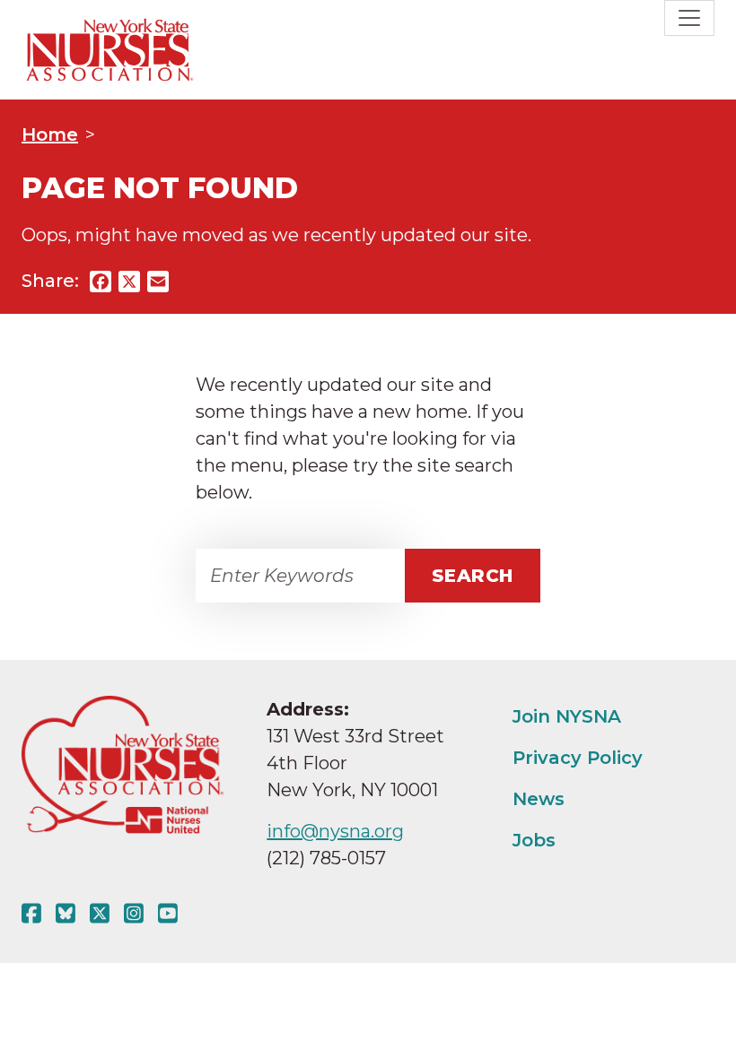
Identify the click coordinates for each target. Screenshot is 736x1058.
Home (50, 134)
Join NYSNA (567, 716)
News (539, 799)
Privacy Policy (578, 757)
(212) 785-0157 (326, 858)
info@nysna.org (335, 831)
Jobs (534, 840)
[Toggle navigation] (689, 18)
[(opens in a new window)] (35, 913)
